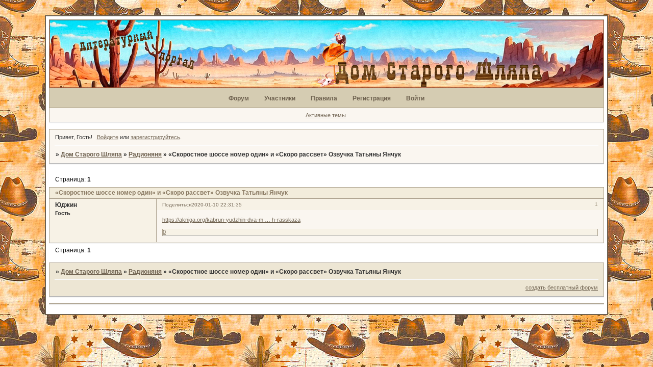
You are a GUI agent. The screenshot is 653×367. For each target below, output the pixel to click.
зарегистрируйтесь (155, 137)
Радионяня (145, 154)
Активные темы (326, 115)
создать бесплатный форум (561, 287)
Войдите (107, 137)
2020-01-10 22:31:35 (216, 204)
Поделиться (176, 204)
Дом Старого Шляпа (91, 154)
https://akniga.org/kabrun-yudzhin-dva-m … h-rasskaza (231, 220)
